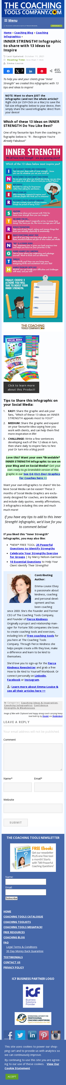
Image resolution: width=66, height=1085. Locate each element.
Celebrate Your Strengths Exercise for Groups (34, 555)
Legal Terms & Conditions (21, 947)
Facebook (13, 679)
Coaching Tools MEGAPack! (22, 927)
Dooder (46, 716)
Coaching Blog (23, 32)
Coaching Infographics (18, 705)
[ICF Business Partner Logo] (33, 1006)
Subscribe (11, 898)
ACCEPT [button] (12, 1076)
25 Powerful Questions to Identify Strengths (32, 546)
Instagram (32, 679)
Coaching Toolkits (17, 922)
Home (8, 32)
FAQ (6, 942)
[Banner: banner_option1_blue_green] (33, 27)
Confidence (41, 705)
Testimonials (13, 957)
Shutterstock (57, 716)
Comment (9, 739)
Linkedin (40, 675)
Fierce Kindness (37, 619)
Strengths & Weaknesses (19, 707)
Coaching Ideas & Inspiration (39, 702)
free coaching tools (40, 635)
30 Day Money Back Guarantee (24, 951)
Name (7, 778)
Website (8, 799)
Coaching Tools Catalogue (23, 916)
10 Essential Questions (25, 561)
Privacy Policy (13, 967)
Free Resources (14, 932)
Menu (12, 20)
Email (38, 778)
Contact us (11, 962)
